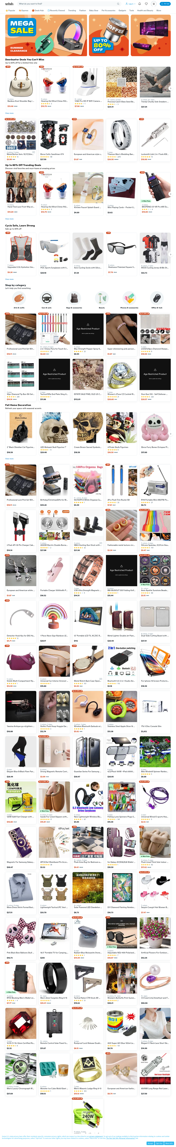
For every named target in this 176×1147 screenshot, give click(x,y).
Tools (131, 10)
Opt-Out (159, 1143)
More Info (169, 1143)
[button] (131, 4)
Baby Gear (93, 10)
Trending (72, 10)
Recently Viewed (57, 10)
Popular (11, 10)
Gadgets (122, 10)
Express (25, 10)
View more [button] (9, 113)
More (158, 10)
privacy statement (96, 1136)
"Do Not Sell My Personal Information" (120, 1138)
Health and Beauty (145, 10)
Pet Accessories (108, 10)
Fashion (82, 10)
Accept (150, 1143)
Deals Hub (39, 10)
